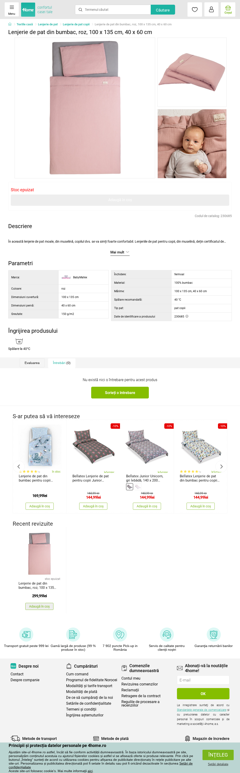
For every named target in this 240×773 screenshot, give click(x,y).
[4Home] (11, 24)
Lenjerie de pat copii (76, 24)
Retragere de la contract (141, 696)
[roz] (138, 486)
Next (221, 466)
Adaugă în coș (120, 200)
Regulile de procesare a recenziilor (140, 703)
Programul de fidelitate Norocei (91, 680)
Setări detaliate (218, 764)
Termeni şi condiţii (81, 709)
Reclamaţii (130, 690)
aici (90, 771)
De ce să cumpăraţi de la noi (89, 697)
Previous (19, 466)
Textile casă (25, 24)
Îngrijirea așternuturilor (84, 715)
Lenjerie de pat (48, 24)
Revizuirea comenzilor (139, 684)
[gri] (129, 486)
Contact (17, 674)
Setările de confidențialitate (88, 703)
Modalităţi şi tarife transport (89, 686)
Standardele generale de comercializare (201, 710)
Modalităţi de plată (81, 691)
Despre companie (25, 680)
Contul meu (130, 678)
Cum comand (77, 674)
